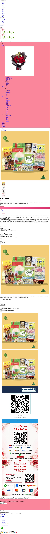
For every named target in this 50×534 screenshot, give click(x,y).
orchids (7, 84)
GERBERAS (7, 83)
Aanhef (1, 300)
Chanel (7, 98)
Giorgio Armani (8, 100)
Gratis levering (3, 126)
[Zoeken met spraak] (47, 41)
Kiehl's (7, 101)
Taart (2, 96)
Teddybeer (3, 124)
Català (2, 10)
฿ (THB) (3, 22)
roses (6, 85)
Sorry (6, 94)
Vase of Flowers (8, 80)
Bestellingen (3, 520)
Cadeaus (3, 86)
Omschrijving (3, 213)
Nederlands (3, 3)
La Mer (7, 102)
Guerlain (7, 118)
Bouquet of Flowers (8, 77)
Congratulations (8, 90)
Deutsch (3, 6)
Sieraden (3, 122)
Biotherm (7, 107)
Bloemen (3, 45)
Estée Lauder (7, 99)
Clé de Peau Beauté (8, 115)
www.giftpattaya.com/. (6, 531)
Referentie (1, 225)
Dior (6, 110)
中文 (2, 16)
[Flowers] (19, 75)
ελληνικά (3, 15)
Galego (2, 11)
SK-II (6, 113)
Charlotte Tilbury (8, 109)
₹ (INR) (3, 21)
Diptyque (7, 116)
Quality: (3, 298)
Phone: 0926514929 (2, 514)
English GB (3, 13)
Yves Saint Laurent (8, 105)
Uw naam (1, 301)
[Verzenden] (10, 41)
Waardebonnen (3, 522)
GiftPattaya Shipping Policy (5, 523)
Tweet (2, 211)
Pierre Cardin (7, 121)
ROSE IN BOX (8, 79)
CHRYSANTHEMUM (9, 78)
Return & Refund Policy (5, 525)
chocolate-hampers (8, 92)
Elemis (7, 111)
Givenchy (7, 117)
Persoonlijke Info (4, 519)
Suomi (2, 5)
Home (2, 44)
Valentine (7, 95)
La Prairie (7, 120)
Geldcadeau (3, 123)
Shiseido (7, 104)
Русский (3, 9)
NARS (7, 103)
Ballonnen (3, 125)
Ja (2, 235)
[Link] (7, 38)
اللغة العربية (3, 7)
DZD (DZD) (3, 19)
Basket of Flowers (8, 76)
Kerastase (7, 112)
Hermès (7, 119)
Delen (2, 210)
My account (2, 516)
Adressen (3, 521)
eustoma (7, 82)
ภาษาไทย (3, 2)
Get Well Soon (8, 93)
